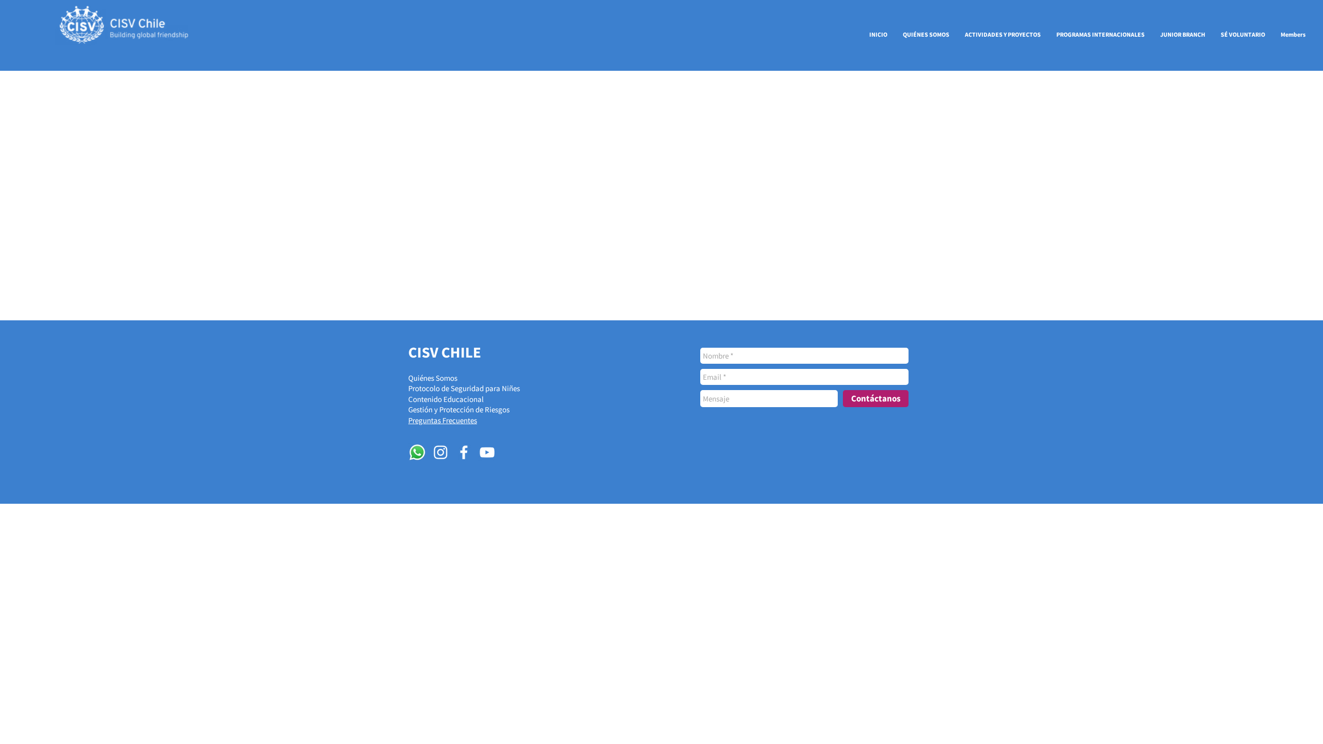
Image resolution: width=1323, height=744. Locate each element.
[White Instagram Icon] (441, 452)
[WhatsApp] (417, 452)
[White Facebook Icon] (464, 452)
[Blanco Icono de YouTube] (487, 452)
